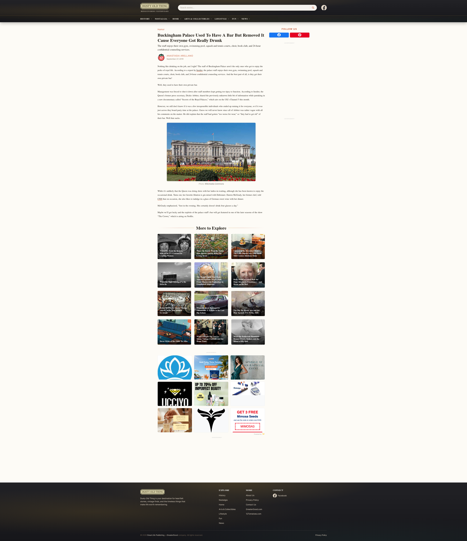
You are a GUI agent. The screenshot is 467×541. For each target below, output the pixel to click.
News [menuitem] (245, 18)
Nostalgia (223, 500)
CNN (160, 198)
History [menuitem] (145, 18)
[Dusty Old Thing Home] (177, 492)
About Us (250, 495)
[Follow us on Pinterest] (300, 35)
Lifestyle (223, 514)
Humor (161, 29)
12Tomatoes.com (253, 514)
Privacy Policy (252, 500)
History (222, 495)
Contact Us (251, 505)
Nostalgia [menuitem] (161, 18)
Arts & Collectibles (227, 509)
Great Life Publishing (155, 535)
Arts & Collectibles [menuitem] (196, 18)
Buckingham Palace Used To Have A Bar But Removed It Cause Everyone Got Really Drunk (211, 37)
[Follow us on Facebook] (279, 35)
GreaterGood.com (254, 509)
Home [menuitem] (176, 18)
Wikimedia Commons (214, 184)
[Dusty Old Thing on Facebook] (324, 7)
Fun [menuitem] (234, 18)
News (221, 523)
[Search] (313, 7)
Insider (199, 70)
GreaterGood (172, 535)
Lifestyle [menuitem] (221, 18)
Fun (220, 518)
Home (221, 505)
